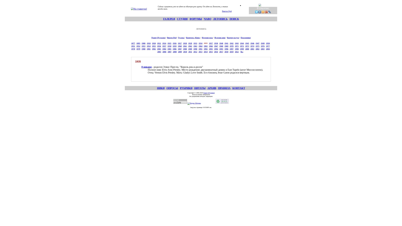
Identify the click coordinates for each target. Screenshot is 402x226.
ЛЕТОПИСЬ (220, 19)
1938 (216, 43)
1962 (190, 46)
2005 (159, 52)
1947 (257, 43)
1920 (154, 43)
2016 (216, 52)
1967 (216, 46)
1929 (190, 43)
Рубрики (186, 88)
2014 (206, 52)
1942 (232, 43)
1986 (175, 49)
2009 (180, 52)
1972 (242, 46)
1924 (164, 43)
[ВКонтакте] (259, 12)
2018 (226, 52)
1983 (159, 49)
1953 (143, 46)
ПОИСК (234, 19)
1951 (133, 46)
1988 (185, 49)
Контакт (238, 88)
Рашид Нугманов (159, 38)
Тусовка (181, 38)
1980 (143, 49)
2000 (247, 49)
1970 (232, 46)
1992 (206, 49)
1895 (138, 43)
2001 (252, 49)
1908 (143, 43)
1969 (226, 46)
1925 (169, 43)
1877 (133, 43)
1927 (180, 43)
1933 (195, 43)
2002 (257, 49)
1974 (252, 46)
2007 (169, 52)
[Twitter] (256, 12)
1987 (180, 49)
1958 (169, 46)
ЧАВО (207, 19)
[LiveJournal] (269, 12)
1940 (221, 43)
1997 (232, 49)
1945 (247, 43)
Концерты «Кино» (193, 38)
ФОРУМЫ (196, 19)
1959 (175, 46)
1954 (149, 46)
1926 (175, 43)
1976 (263, 46)
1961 (185, 46)
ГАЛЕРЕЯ (169, 19)
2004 (268, 49)
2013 (200, 52)
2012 (195, 52)
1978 (133, 49)
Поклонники (246, 38)
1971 (237, 46)
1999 (242, 49)
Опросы (172, 88)
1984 (164, 49)
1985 (169, 49)
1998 (237, 49)
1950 (268, 43)
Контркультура (233, 38)
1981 (149, 49)
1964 (200, 46)
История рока (207, 38)
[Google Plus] (266, 12)
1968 (221, 46)
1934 (200, 43)
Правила (224, 88)
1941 (226, 43)
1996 (226, 49)
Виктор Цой (227, 11)
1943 (237, 43)
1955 (154, 46)
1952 (138, 46)
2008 (175, 52)
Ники (161, 88)
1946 (252, 43)
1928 (185, 43)
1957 (164, 46)
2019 (232, 52)
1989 (190, 49)
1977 (268, 46)
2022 (237, 52)
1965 (206, 46)
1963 (195, 46)
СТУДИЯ (182, 19)
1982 (154, 49)
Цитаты (200, 88)
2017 (221, 52)
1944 (242, 43)
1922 (159, 43)
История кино (220, 38)
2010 (185, 52)
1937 (211, 43)
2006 (164, 52)
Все (242, 52)
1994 (216, 49)
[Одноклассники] (263, 12)
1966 (211, 46)
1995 (221, 49)
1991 (200, 49)
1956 (159, 46)
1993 (211, 49)
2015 (211, 52)
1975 (257, 46)
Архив (211, 88)
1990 (195, 49)
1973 (247, 46)
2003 (263, 49)
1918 (149, 43)
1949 (263, 43)
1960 (180, 46)
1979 (138, 49)
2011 (190, 52)
